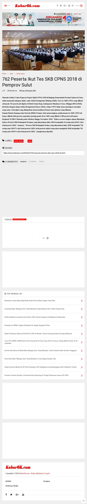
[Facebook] (57, 5)
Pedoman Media (12, 486)
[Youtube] (69, 5)
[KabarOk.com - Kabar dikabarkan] (27, 6)
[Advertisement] (43, 269)
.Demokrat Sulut (19, 219)
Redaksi (47, 481)
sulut (11, 74)
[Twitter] (61, 5)
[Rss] (73, 5)
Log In (47, 473)
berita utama (21, 74)
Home (4, 74)
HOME (8, 481)
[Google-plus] (65, 5)
